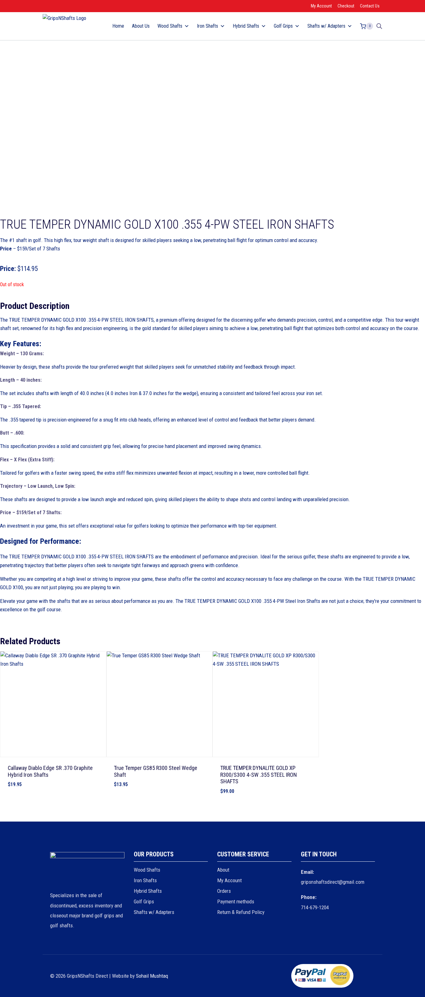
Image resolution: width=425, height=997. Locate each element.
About (223, 870)
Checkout (346, 5)
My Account (321, 5)
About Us (141, 26)
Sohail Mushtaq (152, 976)
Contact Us (370, 5)
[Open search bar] (379, 26)
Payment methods (235, 901)
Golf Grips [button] (283, 26)
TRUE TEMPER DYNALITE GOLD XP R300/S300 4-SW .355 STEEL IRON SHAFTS (258, 775)
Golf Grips (144, 901)
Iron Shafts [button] (207, 26)
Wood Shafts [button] (169, 26)
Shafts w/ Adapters (154, 912)
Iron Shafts (145, 880)
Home (118, 26)
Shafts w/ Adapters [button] (326, 26)
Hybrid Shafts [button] (246, 26)
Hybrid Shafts (148, 891)
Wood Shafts (147, 870)
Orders (224, 891)
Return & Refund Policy (240, 912)
